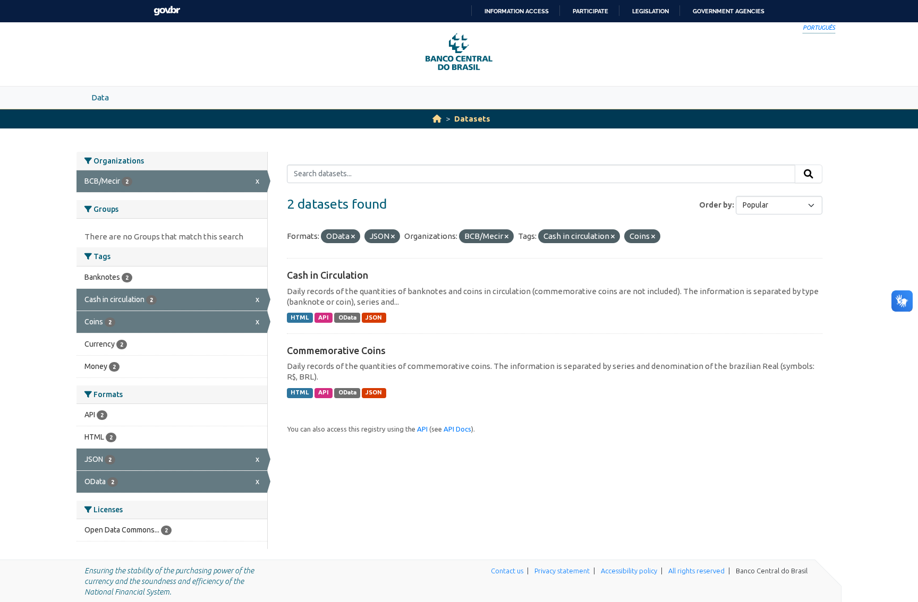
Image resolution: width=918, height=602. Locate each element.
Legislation (650, 11)
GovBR (167, 11)
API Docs (457, 429)
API (323, 317)
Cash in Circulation (327, 275)
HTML (300, 317)
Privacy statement (562, 570)
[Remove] (353, 237)
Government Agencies (728, 11)
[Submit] (808, 174)
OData (347, 317)
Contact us (507, 570)
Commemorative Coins (336, 350)
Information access (516, 11)
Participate (590, 11)
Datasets (472, 118)
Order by (715, 205)
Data (100, 97)
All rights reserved (696, 570)
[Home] (436, 118)
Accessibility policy (629, 570)
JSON (374, 317)
